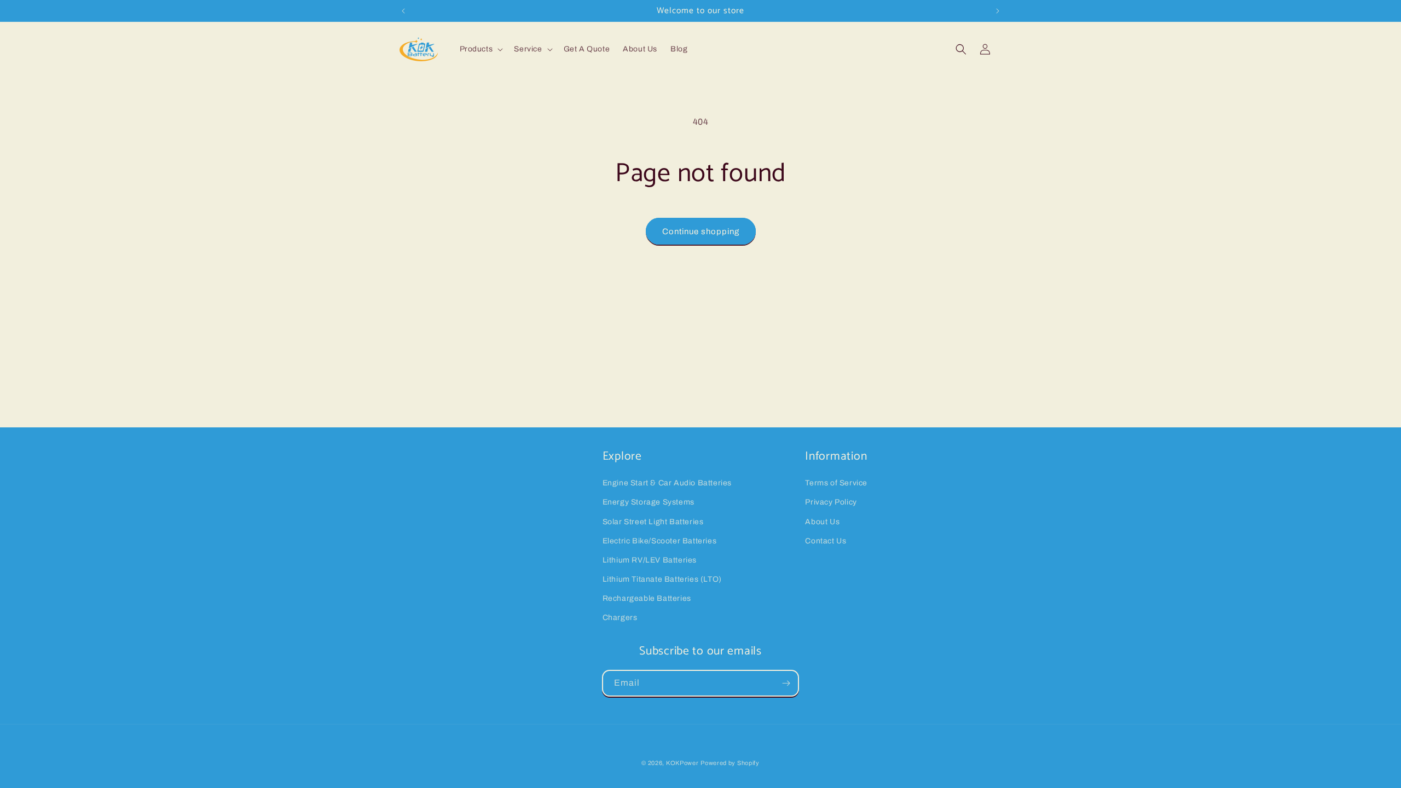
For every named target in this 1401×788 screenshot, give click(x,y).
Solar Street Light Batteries (653, 522)
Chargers (620, 617)
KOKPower (682, 763)
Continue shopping (700, 231)
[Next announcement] (998, 11)
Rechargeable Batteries (647, 598)
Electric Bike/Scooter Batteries (660, 541)
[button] (480, 49)
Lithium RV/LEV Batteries (650, 560)
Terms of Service (836, 483)
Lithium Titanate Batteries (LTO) (662, 579)
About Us (822, 522)
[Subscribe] (786, 683)
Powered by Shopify (730, 763)
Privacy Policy (830, 502)
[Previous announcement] (403, 11)
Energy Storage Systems (648, 502)
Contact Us (825, 541)
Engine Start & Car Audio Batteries (667, 483)
